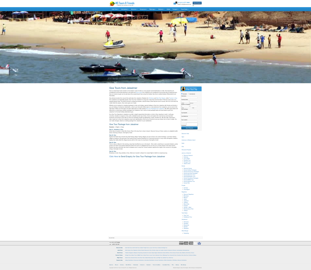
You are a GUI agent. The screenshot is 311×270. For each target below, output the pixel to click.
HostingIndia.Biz (198, 267)
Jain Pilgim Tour (159, 257)
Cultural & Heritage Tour (162, 247)
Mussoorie (186, 225)
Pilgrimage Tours (166, 255)
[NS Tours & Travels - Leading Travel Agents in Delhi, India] (122, 3)
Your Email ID (184, 112)
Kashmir (165, 250)
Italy (180, 252)
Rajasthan (135, 250)
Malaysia (135, 252)
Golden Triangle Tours (144, 247)
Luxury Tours (152, 255)
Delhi (126, 250)
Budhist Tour (165, 257)
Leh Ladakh (187, 158)
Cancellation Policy (166, 264)
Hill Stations (175, 260)
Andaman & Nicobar (172, 250)
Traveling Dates (184, 99)
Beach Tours (134, 255)
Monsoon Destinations (182, 260)
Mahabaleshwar (186, 250)
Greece (192, 252)
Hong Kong (140, 252)
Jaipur (185, 199)
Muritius (167, 252)
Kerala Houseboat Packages (191, 178)
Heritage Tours (128, 255)
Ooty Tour (186, 215)
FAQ (173, 264)
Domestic (185, 94)
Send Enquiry (197, 3)
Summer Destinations (159, 260)
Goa (132, 250)
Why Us (116, 264)
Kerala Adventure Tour (189, 175)
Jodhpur (186, 202)
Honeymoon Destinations (139, 260)
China (171, 252)
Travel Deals (184, 9)
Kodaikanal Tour (188, 217)
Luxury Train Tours (153, 247)
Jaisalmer (186, 201)
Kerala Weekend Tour (189, 181)
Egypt (156, 252)
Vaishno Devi (187, 163)
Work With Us (128, 264)
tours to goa (139, 92)
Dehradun (186, 222)
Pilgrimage (152, 9)
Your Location (184, 119)
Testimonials (135, 264)
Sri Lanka (149, 252)
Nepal (153, 252)
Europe (174, 252)
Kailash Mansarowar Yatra (150, 257)
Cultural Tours (146, 255)
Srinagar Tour (187, 162)
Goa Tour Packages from (155, 108)
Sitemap (177, 264)
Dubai (164, 252)
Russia (177, 252)
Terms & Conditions (156, 264)
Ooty (151, 250)
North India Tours (136, 247)
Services (122, 264)
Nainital (185, 226)
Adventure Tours (159, 255)
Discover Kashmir (188, 155)
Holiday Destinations (129, 260)
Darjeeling (186, 233)
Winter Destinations (168, 260)
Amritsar (186, 188)
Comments (183, 125)
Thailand (126, 252)
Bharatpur (186, 196)
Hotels (168, 9)
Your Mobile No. (184, 116)
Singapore (131, 252)
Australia (145, 252)
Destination (183, 96)
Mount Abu (186, 204)
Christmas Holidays (192, 255)
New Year (186, 255)
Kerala (129, 250)
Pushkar (186, 205)
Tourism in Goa (173, 98)
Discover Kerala (188, 168)
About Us (111, 264)
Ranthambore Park (188, 209)
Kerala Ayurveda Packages (191, 173)
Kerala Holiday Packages (190, 170)
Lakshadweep (179, 250)
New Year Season (161, 98)
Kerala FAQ (187, 183)
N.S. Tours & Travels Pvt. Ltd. (122, 267)
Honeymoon (143, 9)
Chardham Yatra (180, 255)
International (124, 9)
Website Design (176, 267)
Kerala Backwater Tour (189, 176)
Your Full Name (184, 109)
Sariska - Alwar (187, 207)
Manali (142, 250)
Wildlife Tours (140, 255)
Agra (157, 250)
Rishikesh (186, 228)
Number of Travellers (185, 104)
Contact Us (142, 264)
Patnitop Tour (187, 160)
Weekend (161, 9)
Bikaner (186, 197)
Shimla (139, 250)
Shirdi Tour (171, 257)
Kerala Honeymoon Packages (191, 171)
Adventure (134, 9)
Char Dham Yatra (141, 257)
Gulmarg (186, 157)
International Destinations (149, 260)
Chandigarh (187, 189)
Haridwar (186, 223)
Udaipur (186, 210)
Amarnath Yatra (173, 255)
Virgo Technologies (184, 267)
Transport (175, 9)
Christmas (151, 98)
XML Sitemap (183, 264)
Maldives (184, 252)
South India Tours (128, 247)
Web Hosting (191, 267)
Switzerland (160, 252)
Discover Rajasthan (189, 194)
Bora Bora (188, 252)
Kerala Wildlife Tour (189, 179)
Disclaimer (149, 264)
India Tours (115, 9)
